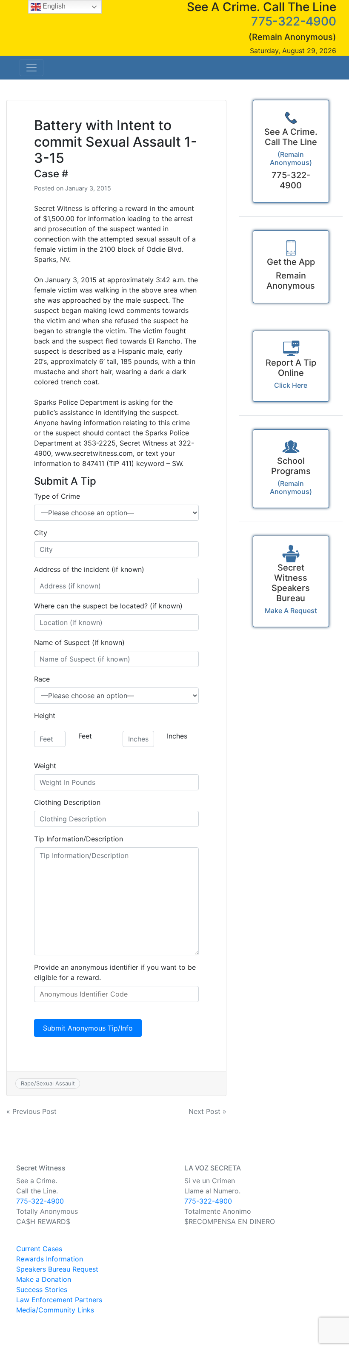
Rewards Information (49, 1259)
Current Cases (39, 1248)
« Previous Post (31, 1111)
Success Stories (41, 1289)
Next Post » (207, 1111)
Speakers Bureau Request (57, 1269)
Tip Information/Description (78, 839)
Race (42, 679)
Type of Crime (57, 496)
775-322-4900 (293, 21)
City (40, 532)
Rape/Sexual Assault (48, 1083)
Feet (85, 736)
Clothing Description (67, 802)
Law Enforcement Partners (59, 1299)
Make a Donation (43, 1279)
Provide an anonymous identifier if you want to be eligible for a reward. (115, 972)
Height (44, 715)
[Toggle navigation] (31, 67)
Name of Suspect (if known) (79, 642)
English (53, 6)
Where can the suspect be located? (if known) (108, 606)
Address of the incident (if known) (89, 569)
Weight (45, 765)
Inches (177, 736)
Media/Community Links (55, 1310)
